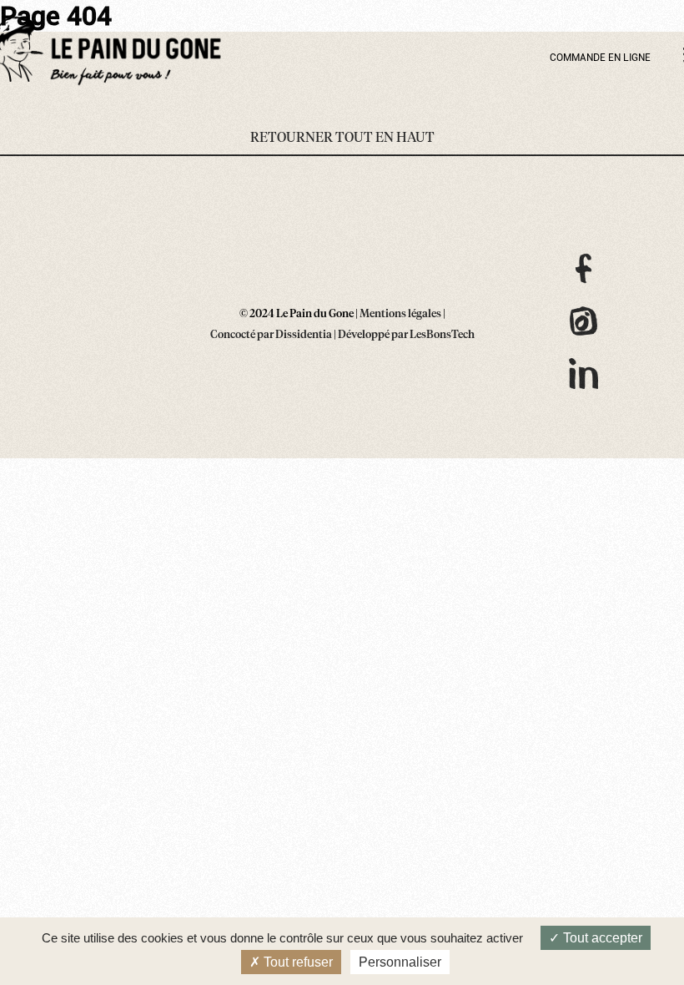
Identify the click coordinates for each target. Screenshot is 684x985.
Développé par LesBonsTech (406, 335)
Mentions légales (400, 314)
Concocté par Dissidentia (271, 335)
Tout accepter (601, 938)
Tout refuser (296, 962)
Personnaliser (400, 962)
